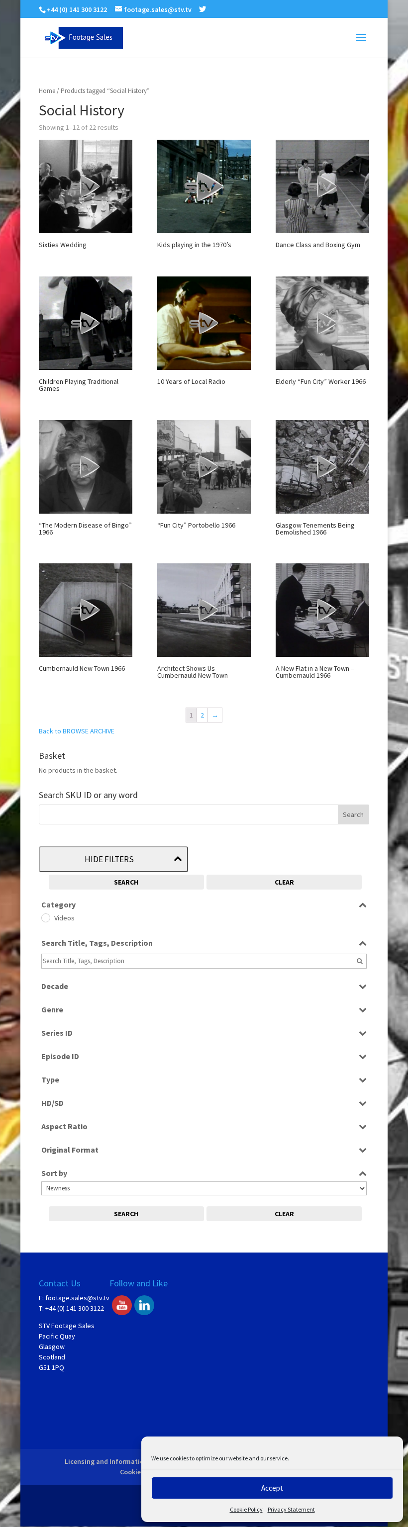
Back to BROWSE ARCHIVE (76, 730)
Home (47, 91)
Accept (272, 1488)
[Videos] (45, 917)
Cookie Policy (246, 1509)
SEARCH (126, 882)
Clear (284, 882)
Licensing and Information (106, 1461)
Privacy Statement (291, 1509)
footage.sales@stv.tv (77, 1297)
